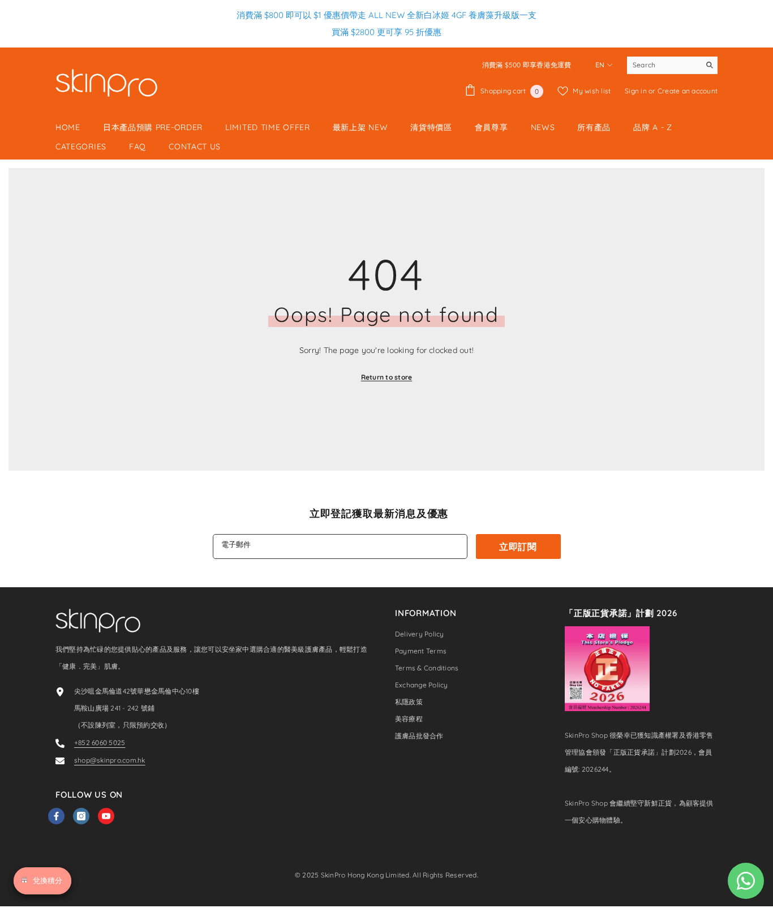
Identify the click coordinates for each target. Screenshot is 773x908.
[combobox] (663, 65)
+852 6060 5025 (99, 742)
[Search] (672, 65)
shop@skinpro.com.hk (109, 760)
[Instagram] (81, 816)
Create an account (688, 91)
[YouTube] (106, 816)
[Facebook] (56, 816)
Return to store (387, 377)
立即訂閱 (518, 546)
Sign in (637, 91)
